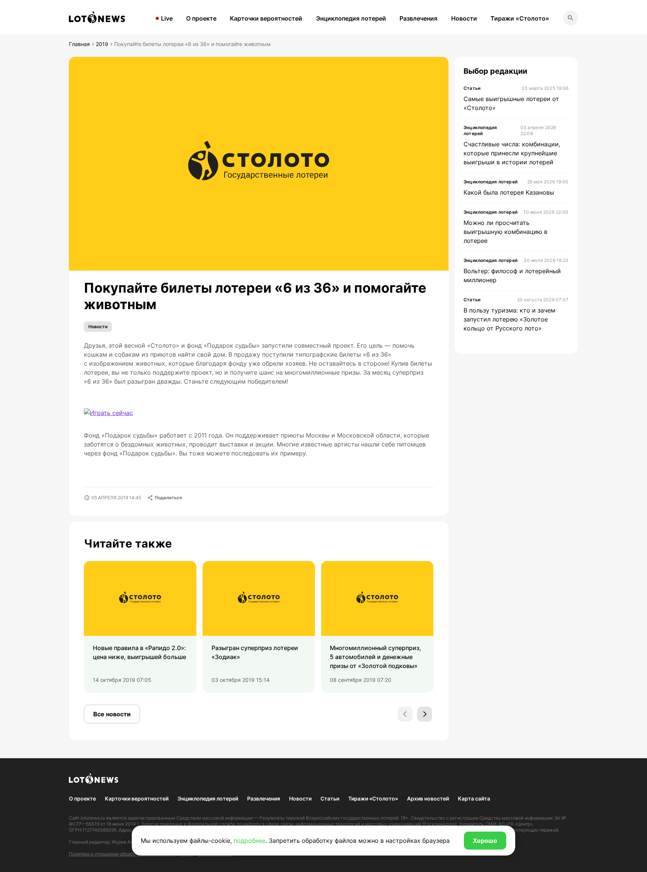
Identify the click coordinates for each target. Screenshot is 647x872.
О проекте (201, 18)
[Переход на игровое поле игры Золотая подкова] (108, 412)
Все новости (112, 714)
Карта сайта (474, 798)
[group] (140, 627)
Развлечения (418, 18)
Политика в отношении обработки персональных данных (131, 854)
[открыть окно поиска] (570, 17)
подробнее (249, 840)
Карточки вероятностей (266, 18)
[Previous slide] (405, 714)
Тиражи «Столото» (519, 18)
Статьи (330, 798)
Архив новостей (428, 798)
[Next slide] (424, 714)
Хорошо (485, 840)
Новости (464, 18)
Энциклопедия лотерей (351, 18)
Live (167, 18)
